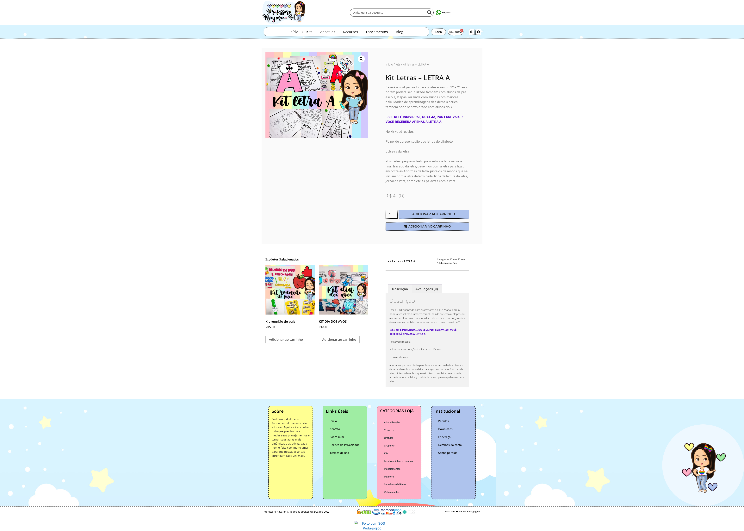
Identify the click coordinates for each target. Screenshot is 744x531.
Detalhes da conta (450, 445)
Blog (399, 31)
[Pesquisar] (429, 12)
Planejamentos (392, 468)
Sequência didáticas (395, 484)
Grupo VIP (389, 445)
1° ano (453, 259)
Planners (389, 476)
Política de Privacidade (344, 445)
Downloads (445, 429)
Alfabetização (444, 263)
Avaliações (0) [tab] (426, 289)
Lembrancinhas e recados (398, 461)
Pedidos (443, 421)
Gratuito (388, 437)
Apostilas (327, 31)
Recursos (350, 31)
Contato (335, 429)
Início (293, 31)
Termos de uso (339, 453)
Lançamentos (377, 31)
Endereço (444, 437)
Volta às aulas (392, 492)
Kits (309, 31)
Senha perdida (447, 453)
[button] (361, 58)
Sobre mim (337, 437)
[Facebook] (478, 32)
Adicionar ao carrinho (433, 214)
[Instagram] (471, 32)
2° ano (461, 259)
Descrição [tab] (400, 289)
